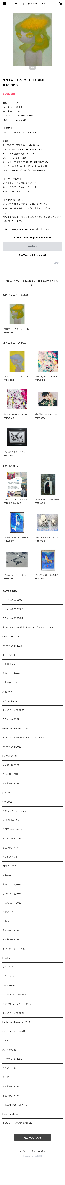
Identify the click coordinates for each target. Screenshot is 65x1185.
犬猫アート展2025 (11, 673)
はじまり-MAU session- (14, 994)
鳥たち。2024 (9, 701)
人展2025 (7, 691)
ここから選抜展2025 (13, 600)
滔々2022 (7, 801)
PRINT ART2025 (10, 636)
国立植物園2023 (10, 939)
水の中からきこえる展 (13, 948)
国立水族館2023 (10, 930)
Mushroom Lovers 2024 (15, 728)
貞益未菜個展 (9, 664)
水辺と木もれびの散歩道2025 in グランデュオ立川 (28, 627)
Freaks (6, 958)
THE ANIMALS (9, 985)
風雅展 (5, 921)
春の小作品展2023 (11, 893)
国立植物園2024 (10, 1086)
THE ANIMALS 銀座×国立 (15, 1104)
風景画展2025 (9, 682)
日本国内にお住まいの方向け (32, 255)
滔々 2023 (7, 967)
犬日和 (5, 1077)
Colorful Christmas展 (13, 1031)
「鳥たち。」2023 (11, 902)
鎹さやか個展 (9, 1049)
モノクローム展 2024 (13, 710)
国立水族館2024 (10, 1095)
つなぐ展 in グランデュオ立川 (17, 1003)
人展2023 (7, 875)
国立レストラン (10, 857)
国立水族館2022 (10, 847)
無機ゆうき (8, 912)
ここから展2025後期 (13, 609)
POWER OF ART (10, 756)
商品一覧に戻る (32, 1137)
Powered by (29, 1156)
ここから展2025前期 (13, 618)
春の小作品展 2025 (12, 645)
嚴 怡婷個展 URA (10, 820)
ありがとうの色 (10, 1068)
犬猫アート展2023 (11, 884)
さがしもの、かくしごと (14, 811)
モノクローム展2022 (13, 838)
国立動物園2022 (10, 765)
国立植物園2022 (10, 783)
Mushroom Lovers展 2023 (16, 1022)
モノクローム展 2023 (13, 1013)
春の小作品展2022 (11, 746)
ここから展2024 (10, 719)
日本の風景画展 (10, 774)
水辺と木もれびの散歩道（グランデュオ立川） (25, 737)
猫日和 (5, 1040)
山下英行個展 (9, 655)
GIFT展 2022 (9, 866)
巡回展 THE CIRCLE (12, 829)
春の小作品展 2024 (12, 1059)
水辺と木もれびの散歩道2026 (17, 1123)
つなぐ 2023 (8, 976)
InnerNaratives (10, 1114)
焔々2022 (7, 792)
